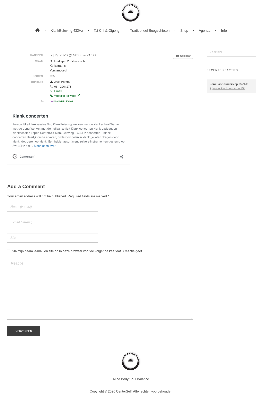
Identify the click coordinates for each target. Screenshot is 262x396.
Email (57, 91)
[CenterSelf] (131, 12)
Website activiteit (65, 96)
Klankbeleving (63, 101)
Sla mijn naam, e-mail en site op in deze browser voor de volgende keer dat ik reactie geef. (77, 251)
